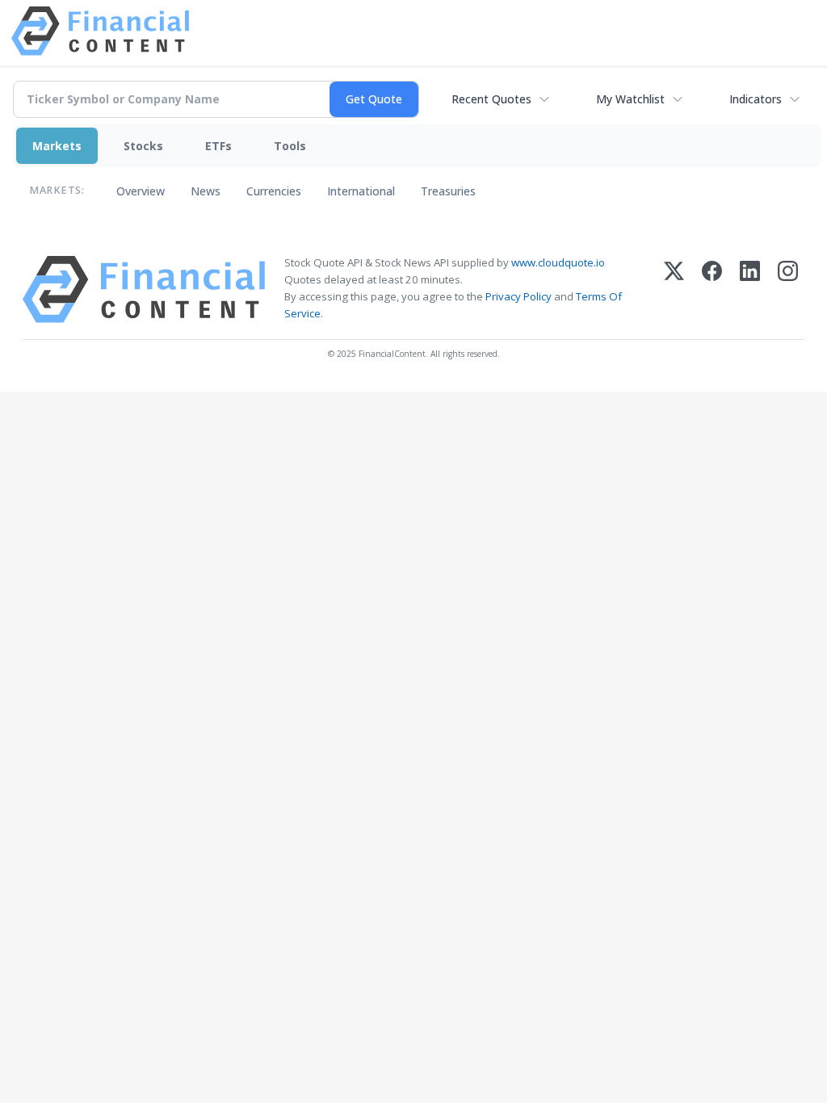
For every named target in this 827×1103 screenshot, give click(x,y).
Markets (57, 145)
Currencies (273, 191)
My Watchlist (630, 99)
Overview (140, 191)
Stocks (143, 145)
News (205, 191)
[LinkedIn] (749, 289)
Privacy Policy (518, 296)
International (361, 191)
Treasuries (448, 191)
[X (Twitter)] (674, 289)
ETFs (218, 145)
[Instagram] (787, 289)
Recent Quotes (491, 99)
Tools (290, 145)
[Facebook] (711, 289)
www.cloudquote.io (558, 262)
